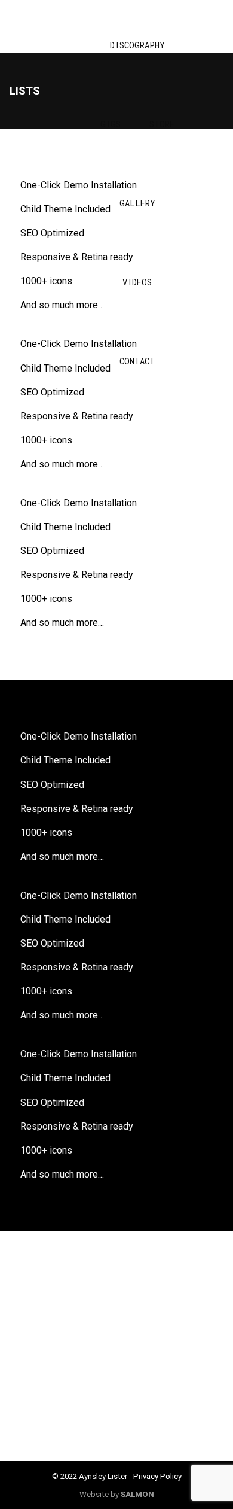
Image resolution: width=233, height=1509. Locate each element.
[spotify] (116, 1375)
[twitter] (174, 1317)
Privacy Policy (157, 1476)
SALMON (137, 1494)
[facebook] (116, 1317)
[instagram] (59, 1317)
